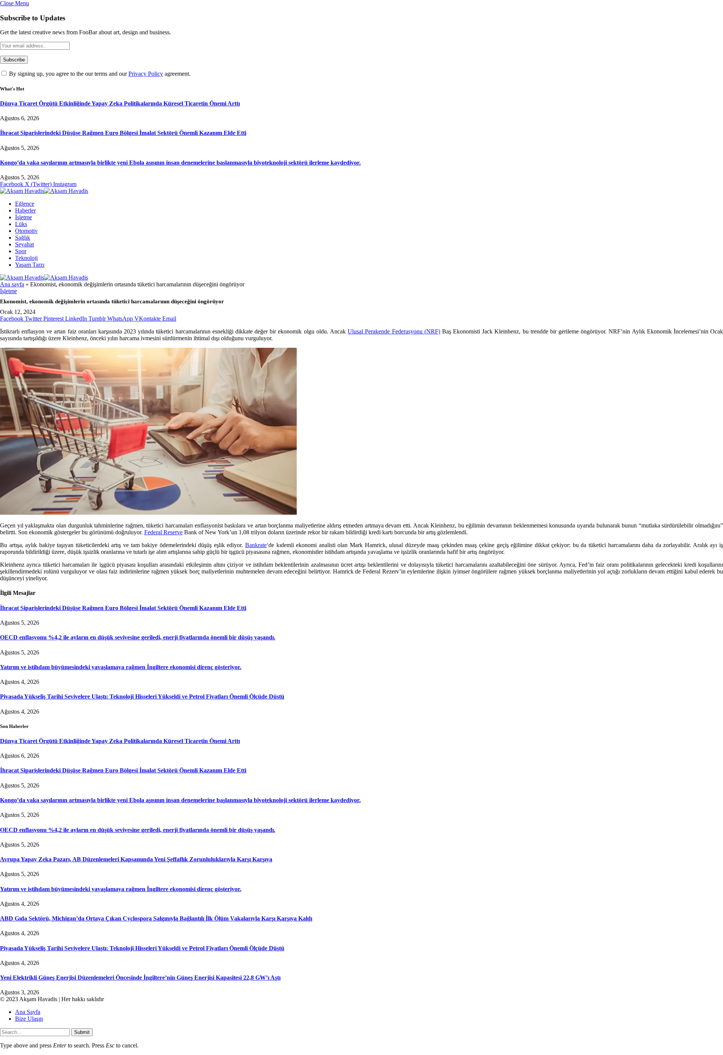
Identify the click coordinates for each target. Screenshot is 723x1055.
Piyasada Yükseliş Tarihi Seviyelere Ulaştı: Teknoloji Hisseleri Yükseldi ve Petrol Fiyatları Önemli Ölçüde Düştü (142, 696)
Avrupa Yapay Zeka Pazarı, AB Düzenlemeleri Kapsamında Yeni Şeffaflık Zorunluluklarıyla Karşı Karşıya (136, 859)
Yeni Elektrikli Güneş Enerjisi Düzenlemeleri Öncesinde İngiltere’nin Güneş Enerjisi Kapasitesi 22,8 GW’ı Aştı (140, 977)
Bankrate (256, 545)
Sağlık (22, 237)
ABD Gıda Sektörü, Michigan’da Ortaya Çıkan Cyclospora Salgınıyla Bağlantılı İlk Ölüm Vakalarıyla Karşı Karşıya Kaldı (156, 918)
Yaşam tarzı (29, 264)
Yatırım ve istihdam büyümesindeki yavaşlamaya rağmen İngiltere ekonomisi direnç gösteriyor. (120, 667)
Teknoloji (26, 258)
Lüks (21, 224)
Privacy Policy (145, 73)
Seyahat (24, 244)
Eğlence (24, 203)
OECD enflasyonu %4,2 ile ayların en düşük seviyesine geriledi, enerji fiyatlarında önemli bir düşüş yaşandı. (137, 637)
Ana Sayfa (27, 1012)
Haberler (25, 210)
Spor (20, 251)
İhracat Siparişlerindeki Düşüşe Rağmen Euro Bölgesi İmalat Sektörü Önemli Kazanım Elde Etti (123, 133)
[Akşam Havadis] (44, 191)
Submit (82, 1032)
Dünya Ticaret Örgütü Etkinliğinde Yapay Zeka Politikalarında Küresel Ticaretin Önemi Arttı (120, 103)
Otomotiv (26, 231)
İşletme (23, 217)
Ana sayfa (12, 284)
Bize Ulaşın (29, 1018)
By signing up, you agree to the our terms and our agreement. (99, 73)
